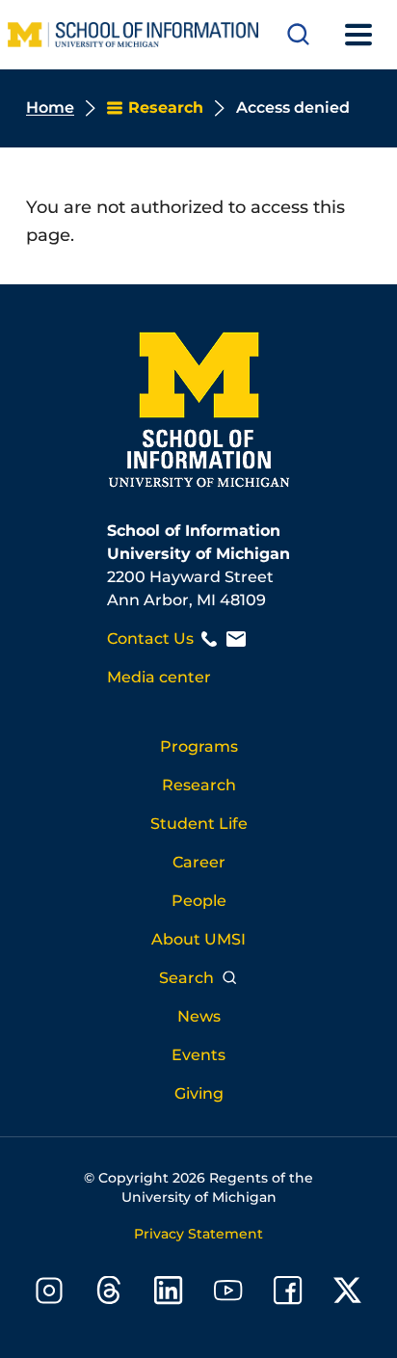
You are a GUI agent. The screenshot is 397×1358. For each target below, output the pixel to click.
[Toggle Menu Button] (358, 35)
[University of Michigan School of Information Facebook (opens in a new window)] (288, 1294)
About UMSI (198, 939)
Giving (199, 1093)
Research (199, 785)
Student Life (199, 823)
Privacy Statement (198, 1233)
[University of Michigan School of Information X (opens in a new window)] (347, 1294)
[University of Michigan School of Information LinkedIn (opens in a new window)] (168, 1294)
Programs (199, 746)
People (199, 901)
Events (198, 1055)
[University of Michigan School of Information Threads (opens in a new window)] (108, 1294)
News (199, 1016)
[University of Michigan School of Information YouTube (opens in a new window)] (228, 1294)
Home (50, 107)
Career (198, 862)
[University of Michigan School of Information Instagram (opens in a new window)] (49, 1294)
